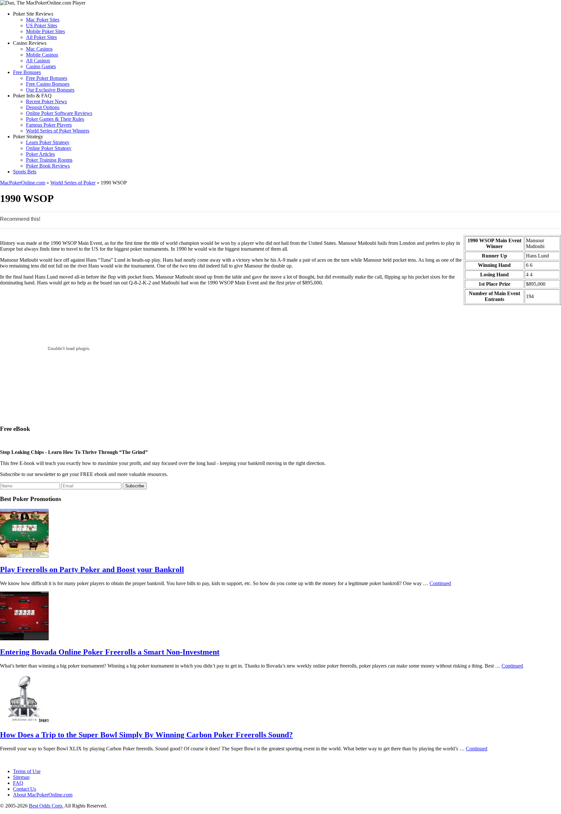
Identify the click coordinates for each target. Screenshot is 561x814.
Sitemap (21, 777)
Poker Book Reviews (48, 166)
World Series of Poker (72, 182)
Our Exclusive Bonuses (50, 90)
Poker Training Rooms (49, 160)
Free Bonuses (27, 72)
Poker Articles (40, 154)
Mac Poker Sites (42, 19)
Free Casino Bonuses (47, 84)
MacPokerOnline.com (22, 182)
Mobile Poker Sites (45, 31)
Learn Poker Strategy (47, 142)
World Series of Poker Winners (57, 130)
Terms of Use (27, 771)
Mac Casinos (39, 49)
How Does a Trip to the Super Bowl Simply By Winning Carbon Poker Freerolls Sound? (146, 735)
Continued (440, 583)
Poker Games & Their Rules (55, 119)
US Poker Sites (41, 25)
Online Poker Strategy (48, 148)
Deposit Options (42, 107)
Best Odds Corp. (46, 805)
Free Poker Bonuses (46, 78)
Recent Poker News (46, 101)
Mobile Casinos (42, 54)
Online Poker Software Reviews (59, 113)
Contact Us (24, 789)
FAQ (18, 783)
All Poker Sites (41, 37)
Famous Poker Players (49, 125)
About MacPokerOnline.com (42, 794)
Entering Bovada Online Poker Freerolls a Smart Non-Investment (109, 652)
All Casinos (38, 60)
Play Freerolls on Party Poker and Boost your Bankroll (92, 569)
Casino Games (41, 66)
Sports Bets (24, 171)
